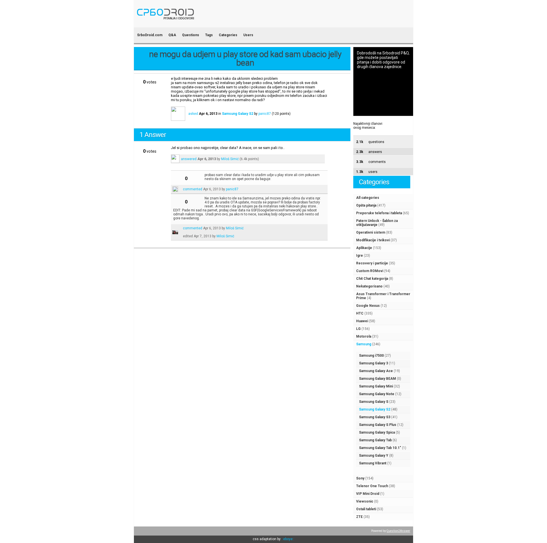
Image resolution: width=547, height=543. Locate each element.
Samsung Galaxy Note (376, 394)
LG (358, 329)
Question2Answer (398, 530)
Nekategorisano (369, 286)
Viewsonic (364, 501)
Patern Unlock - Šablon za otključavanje (377, 223)
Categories (228, 35)
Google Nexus (368, 306)
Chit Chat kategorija (372, 279)
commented (192, 189)
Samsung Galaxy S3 (374, 417)
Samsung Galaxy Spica (377, 432)
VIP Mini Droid (367, 494)
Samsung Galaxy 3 (373, 363)
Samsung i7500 (371, 356)
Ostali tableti (366, 509)
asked (193, 114)
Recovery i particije (372, 263)
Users (248, 35)
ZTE (359, 517)
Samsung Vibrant (372, 463)
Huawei (362, 321)
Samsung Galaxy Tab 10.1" (380, 448)
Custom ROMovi (369, 271)
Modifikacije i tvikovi (373, 240)
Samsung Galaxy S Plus (377, 425)
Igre (359, 256)
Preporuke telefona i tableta (379, 213)
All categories (367, 198)
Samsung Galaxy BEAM (377, 379)
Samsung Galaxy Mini (376, 386)
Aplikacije (364, 248)
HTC (360, 313)
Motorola (363, 336)
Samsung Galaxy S (373, 402)
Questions (190, 35)
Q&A (172, 35)
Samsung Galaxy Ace (376, 371)
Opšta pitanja (366, 205)
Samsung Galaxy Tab (375, 440)
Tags (209, 35)
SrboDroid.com (149, 35)
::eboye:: (287, 539)
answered (189, 159)
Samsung (363, 344)
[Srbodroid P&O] (199, 23)
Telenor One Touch (372, 486)
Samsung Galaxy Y (373, 456)
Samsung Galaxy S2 (374, 409)
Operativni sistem (370, 232)
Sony (360, 478)
